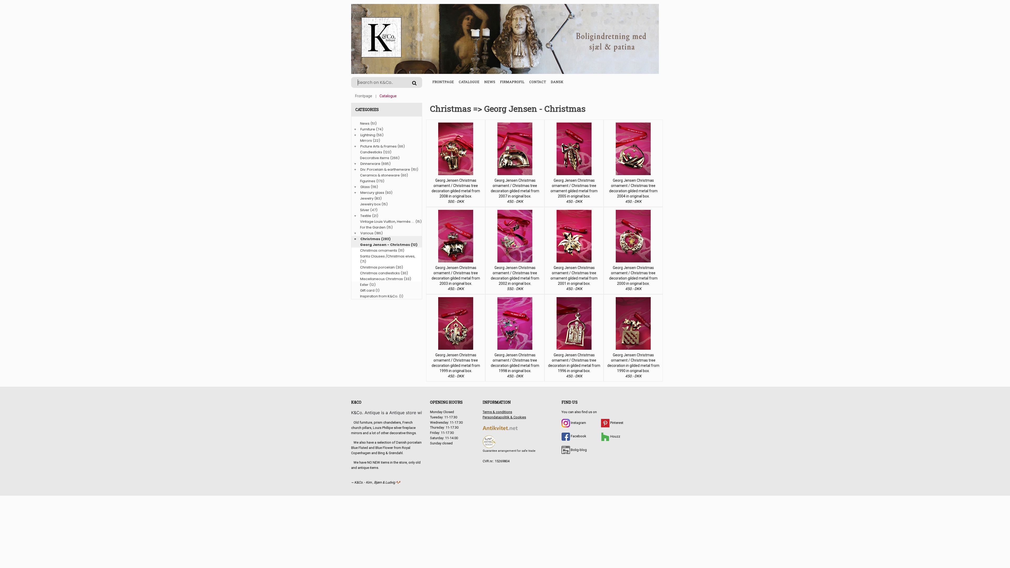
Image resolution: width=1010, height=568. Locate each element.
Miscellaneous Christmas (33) (385, 278)
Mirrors (366, 140)
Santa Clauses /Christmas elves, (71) (387, 259)
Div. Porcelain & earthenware (385, 169)
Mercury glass (372, 192)
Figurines (367, 181)
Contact (537, 81)
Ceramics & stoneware (380, 175)
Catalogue (469, 81)
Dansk (557, 81)
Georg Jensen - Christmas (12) (388, 244)
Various (366, 233)
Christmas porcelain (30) (381, 267)
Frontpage (443, 81)
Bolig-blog (578, 450)
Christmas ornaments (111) (382, 250)
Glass (365, 186)
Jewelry (366, 198)
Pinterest (616, 423)
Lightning (367, 135)
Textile (365, 215)
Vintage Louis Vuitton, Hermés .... (387, 221)
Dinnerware (370, 163)
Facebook (578, 436)
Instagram (578, 423)
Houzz (614, 436)
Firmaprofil (512, 81)
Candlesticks (371, 152)
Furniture (367, 129)
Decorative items (374, 157)
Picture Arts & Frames (378, 146)
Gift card (367, 290)
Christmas (370, 238)
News (489, 81)
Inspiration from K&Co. (379, 296)
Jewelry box (370, 204)
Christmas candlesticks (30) (384, 273)
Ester (364, 284)
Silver (364, 209)
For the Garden (373, 227)
